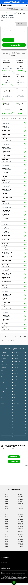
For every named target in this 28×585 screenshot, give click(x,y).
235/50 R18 (7, 531)
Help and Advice (4, 562)
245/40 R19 (7, 544)
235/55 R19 (7, 536)
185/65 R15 (7, 503)
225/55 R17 (20, 513)
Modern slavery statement (12, 567)
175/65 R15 (7, 498)
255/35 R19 (20, 534)
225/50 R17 (7, 528)
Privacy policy (3, 567)
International (3, 568)
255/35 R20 (20, 536)
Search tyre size (21, 23)
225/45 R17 (7, 523)
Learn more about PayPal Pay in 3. (11, 580)
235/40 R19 (20, 523)
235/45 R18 (20, 526)
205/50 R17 (20, 498)
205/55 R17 (20, 501)
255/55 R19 (20, 543)
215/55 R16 (20, 508)
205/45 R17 (20, 496)
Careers (8, 568)
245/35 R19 (7, 541)
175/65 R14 (7, 496)
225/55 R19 (20, 514)
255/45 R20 (20, 539)
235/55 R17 (7, 533)
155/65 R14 (7, 494)
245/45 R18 (7, 546)
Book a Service (13, 461)
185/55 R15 (7, 499)
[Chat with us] (14, 583)
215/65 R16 (7, 518)
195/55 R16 (7, 508)
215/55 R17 (20, 510)
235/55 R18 (7, 534)
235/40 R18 (20, 521)
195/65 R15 (7, 510)
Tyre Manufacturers (4, 557)
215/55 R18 (7, 513)
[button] (19, 5)
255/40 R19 (20, 538)
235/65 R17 (7, 539)
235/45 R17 (20, 524)
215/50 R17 (20, 506)
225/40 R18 (7, 519)
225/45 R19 (7, 526)
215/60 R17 (7, 516)
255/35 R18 (20, 533)
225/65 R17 (20, 518)
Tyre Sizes (3, 560)
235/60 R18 (7, 538)
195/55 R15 (7, 506)
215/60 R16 (7, 514)
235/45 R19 (20, 528)
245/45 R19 (20, 531)
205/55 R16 (20, 499)
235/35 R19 (20, 519)
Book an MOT (13, 456)
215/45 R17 (20, 505)
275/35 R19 (20, 546)
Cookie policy (21, 566)
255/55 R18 (20, 541)
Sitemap (20, 567)
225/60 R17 (20, 516)
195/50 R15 (7, 505)
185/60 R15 (7, 501)
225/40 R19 (7, 521)
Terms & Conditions (14, 566)
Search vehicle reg (8, 23)
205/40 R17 (20, 494)
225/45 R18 (7, 524)
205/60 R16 (20, 503)
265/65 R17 (20, 544)
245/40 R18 (7, 543)
